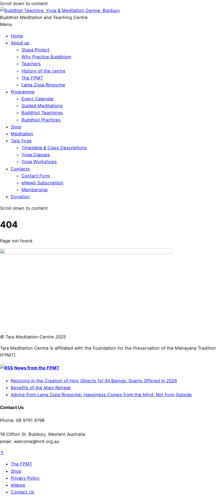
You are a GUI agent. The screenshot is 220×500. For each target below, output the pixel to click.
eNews (18, 485)
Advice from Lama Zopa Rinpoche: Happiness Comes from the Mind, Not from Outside (101, 394)
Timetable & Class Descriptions (54, 147)
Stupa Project (35, 49)
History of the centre (43, 71)
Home (17, 36)
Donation (20, 196)
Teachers (31, 63)
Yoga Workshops (39, 161)
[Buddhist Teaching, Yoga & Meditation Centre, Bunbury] (60, 10)
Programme (23, 91)
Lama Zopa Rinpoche (43, 84)
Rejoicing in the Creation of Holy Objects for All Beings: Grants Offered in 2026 (94, 380)
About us (20, 42)
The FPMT (32, 78)
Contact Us (22, 492)
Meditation (22, 133)
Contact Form (35, 175)
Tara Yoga (21, 140)
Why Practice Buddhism (46, 56)
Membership (34, 189)
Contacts (20, 168)
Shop (16, 126)
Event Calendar (37, 98)
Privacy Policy (25, 478)
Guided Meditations (42, 105)
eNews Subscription (42, 182)
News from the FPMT (36, 368)
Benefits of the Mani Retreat (41, 387)
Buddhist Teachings (42, 112)
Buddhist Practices (41, 120)
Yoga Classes (35, 154)
